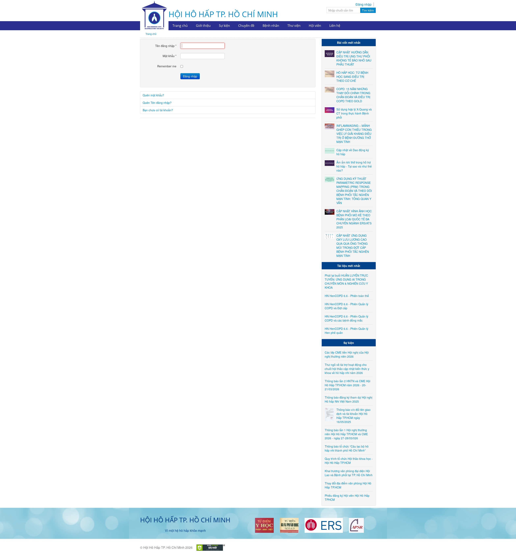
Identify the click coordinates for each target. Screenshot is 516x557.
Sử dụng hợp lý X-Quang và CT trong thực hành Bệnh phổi (354, 113)
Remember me (166, 66)
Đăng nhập (363, 4)
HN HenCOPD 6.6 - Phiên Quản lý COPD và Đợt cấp (346, 306)
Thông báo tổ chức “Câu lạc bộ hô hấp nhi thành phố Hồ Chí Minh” (346, 448)
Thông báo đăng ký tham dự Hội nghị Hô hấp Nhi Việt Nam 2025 (348, 399)
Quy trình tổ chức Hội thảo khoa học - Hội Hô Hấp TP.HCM (349, 461)
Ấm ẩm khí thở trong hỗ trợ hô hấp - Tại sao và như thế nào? (354, 166)
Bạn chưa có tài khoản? (158, 110)
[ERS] (324, 525)
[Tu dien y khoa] (264, 525)
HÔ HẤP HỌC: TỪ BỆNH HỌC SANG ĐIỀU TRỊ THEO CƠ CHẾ (352, 77)
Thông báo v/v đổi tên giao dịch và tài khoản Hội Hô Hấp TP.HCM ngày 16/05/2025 (353, 416)
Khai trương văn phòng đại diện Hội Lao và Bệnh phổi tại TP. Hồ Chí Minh (348, 473)
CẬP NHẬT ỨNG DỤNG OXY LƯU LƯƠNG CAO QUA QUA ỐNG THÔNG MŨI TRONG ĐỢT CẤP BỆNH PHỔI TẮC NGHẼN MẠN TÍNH (352, 245)
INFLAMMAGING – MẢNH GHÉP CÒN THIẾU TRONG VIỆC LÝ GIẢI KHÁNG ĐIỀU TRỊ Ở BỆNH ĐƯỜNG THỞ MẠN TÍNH (354, 134)
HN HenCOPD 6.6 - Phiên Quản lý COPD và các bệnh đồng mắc (346, 318)
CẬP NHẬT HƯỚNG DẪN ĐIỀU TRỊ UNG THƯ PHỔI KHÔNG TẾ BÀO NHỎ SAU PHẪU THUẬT (353, 58)
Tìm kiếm (368, 10)
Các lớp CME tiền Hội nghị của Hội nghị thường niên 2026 (347, 354)
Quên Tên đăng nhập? (157, 103)
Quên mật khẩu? (153, 95)
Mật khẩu (169, 56)
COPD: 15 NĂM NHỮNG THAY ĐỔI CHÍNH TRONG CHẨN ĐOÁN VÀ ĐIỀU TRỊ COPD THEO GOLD (353, 95)
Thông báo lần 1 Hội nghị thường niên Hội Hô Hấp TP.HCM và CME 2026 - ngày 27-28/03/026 (346, 434)
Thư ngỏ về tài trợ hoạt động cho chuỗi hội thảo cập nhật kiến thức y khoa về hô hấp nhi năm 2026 (347, 369)
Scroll (506, 547)
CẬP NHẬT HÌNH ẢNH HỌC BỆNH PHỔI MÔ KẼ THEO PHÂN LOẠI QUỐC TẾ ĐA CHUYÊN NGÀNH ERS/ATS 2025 (354, 219)
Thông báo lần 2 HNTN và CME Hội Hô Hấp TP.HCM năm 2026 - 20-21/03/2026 (347, 385)
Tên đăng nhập (165, 46)
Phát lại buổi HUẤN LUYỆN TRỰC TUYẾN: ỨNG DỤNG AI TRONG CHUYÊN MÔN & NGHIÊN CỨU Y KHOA (346, 281)
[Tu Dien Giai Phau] (289, 525)
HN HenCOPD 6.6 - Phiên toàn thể (347, 296)
